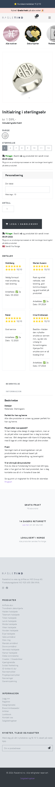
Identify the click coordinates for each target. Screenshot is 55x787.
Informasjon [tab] (13, 391)
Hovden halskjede (10, 630)
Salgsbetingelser (9, 720)
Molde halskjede (9, 624)
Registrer (6, 701)
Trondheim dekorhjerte (12, 608)
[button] (26, 97)
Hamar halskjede (9, 652)
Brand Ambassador (10, 707)
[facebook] (7, 587)
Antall (6, 202)
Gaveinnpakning (9, 681)
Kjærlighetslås (8, 662)
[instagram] (3, 587)
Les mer (25, 525)
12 (48, 148)
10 (34, 148)
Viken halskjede (9, 627)
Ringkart (8, 481)
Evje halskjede (8, 633)
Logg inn (6, 698)
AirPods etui (7, 605)
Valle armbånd (8, 636)
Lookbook (6, 714)
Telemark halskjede (11, 614)
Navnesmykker (8, 671)
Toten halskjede (9, 617)
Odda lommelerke (10, 655)
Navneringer (7, 678)
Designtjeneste (8, 704)
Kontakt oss (7, 717)
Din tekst (9, 183)
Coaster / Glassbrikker (12, 658)
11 (41, 148)
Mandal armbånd (10, 643)
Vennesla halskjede (10, 649)
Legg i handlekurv (24, 224)
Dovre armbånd (9, 646)
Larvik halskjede (9, 620)
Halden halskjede (10, 611)
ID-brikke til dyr (9, 668)
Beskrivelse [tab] (13, 383)
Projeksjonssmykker (11, 674)
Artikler (5, 711)
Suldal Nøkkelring (10, 665)
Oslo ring (6, 639)
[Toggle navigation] (49, 18)
